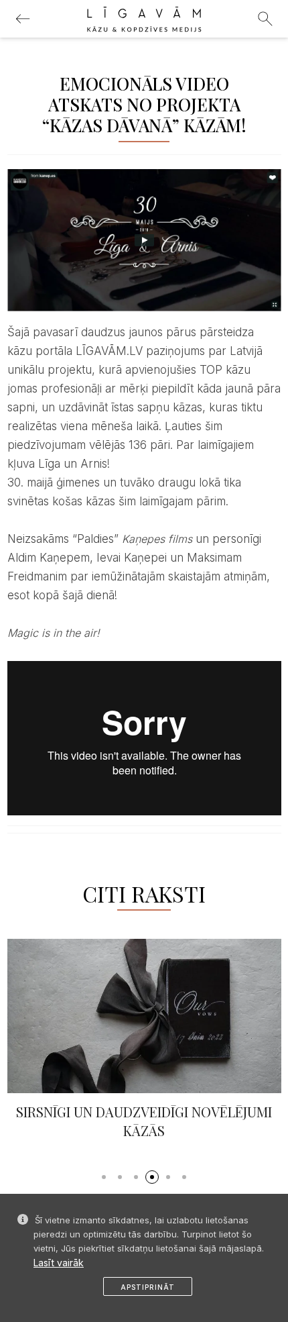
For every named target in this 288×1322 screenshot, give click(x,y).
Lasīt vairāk (58, 1262)
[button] (104, 1173)
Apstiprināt (148, 1287)
